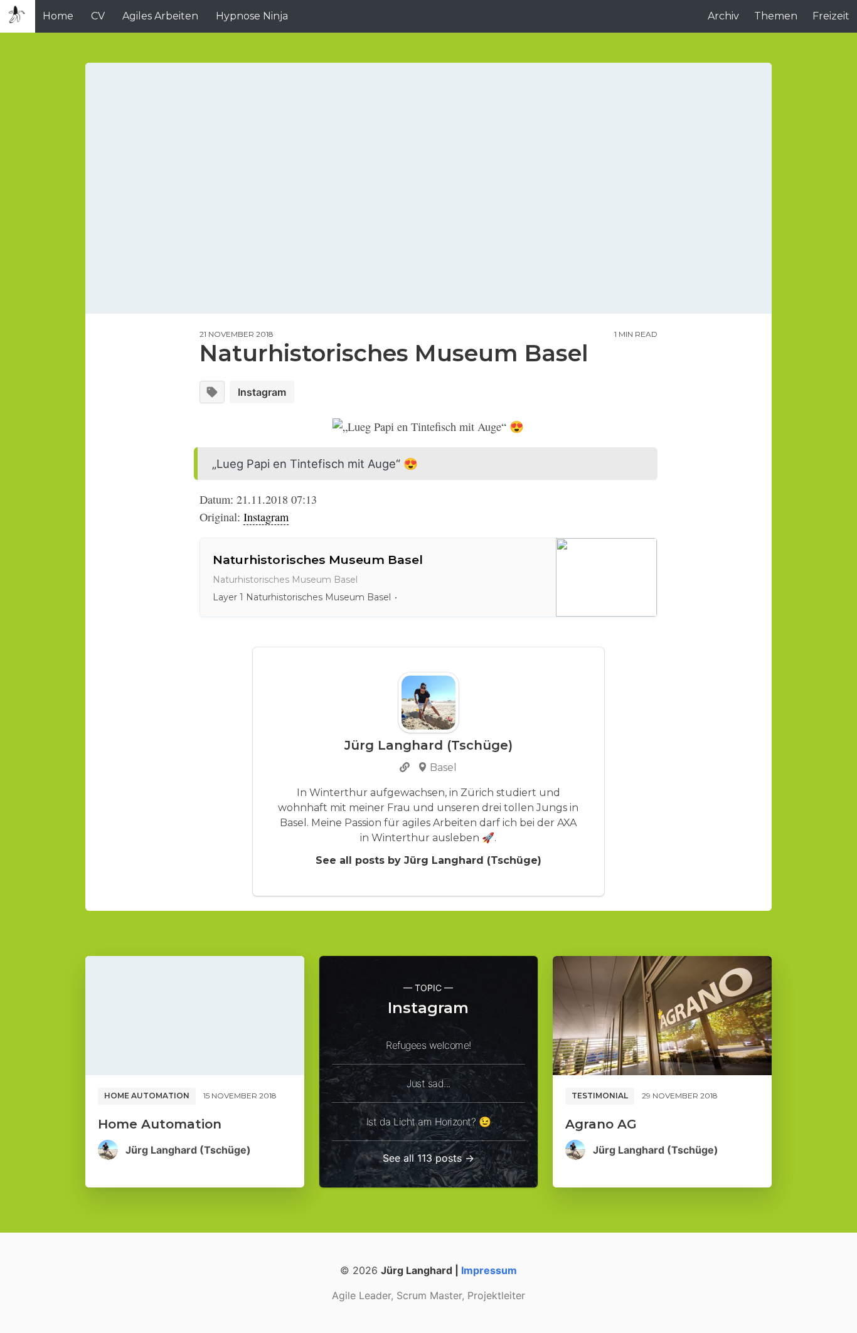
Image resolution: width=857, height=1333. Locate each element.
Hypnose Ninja (252, 16)
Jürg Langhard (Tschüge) (188, 1150)
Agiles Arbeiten (160, 16)
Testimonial (600, 1095)
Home (58, 16)
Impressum (489, 1270)
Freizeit (830, 16)
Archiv (723, 16)
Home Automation (146, 1095)
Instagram (262, 392)
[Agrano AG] (662, 1015)
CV (98, 16)
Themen (775, 16)
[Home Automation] (194, 1015)
